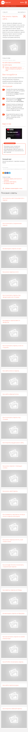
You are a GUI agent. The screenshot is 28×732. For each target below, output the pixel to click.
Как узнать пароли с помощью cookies (12, 467)
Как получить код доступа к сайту (13, 443)
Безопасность (13, 6)
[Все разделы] (26, 2)
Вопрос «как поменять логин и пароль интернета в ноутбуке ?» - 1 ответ (14, 69)
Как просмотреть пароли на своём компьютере (14, 637)
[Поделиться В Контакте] (5, 173)
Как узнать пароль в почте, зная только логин (13, 540)
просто (16, 92)
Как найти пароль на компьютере (11, 62)
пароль (19, 100)
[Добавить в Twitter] (9, 173)
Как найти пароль (7, 65)
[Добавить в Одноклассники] (3, 173)
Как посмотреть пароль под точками (11, 418)
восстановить (20, 101)
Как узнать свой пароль (10, 182)
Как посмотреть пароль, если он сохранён (13, 346)
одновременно (20, 98)
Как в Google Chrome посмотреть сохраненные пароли (13, 566)
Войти (22, 2)
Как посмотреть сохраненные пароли (12, 224)
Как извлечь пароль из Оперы (12, 590)
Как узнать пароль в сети (10, 272)
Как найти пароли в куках (11, 685)
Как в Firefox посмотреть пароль (13, 662)
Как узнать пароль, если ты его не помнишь (13, 179)
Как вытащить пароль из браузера (13, 613)
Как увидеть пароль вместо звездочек (11, 321)
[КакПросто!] (6, 2)
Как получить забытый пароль (12, 708)
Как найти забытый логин (11, 394)
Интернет (8, 6)
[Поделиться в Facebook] (7, 173)
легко (16, 94)
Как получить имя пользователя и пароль (13, 199)
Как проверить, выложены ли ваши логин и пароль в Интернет (14, 515)
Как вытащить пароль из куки (12, 248)
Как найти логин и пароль (11, 371)
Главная (2, 6)
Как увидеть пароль (9, 183)
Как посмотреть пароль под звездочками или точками (11, 296)
